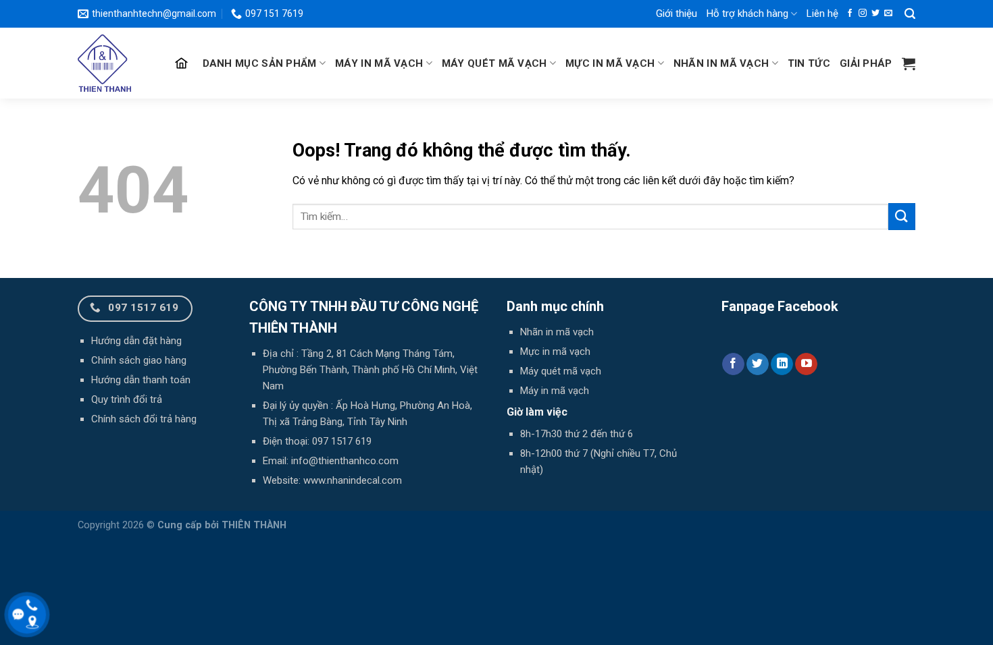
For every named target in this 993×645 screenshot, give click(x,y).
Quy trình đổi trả (126, 399)
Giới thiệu (676, 13)
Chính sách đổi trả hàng (144, 419)
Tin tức (809, 63)
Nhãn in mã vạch (721, 63)
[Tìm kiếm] (910, 14)
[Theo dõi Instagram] (863, 13)
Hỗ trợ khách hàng (747, 13)
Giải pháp (866, 63)
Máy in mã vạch (379, 63)
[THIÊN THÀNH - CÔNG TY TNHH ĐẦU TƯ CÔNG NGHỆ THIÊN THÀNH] (109, 63)
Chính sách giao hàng (138, 360)
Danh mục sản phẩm (260, 63)
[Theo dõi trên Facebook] (850, 13)
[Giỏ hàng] (908, 63)
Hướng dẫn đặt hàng (136, 341)
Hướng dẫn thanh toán (140, 380)
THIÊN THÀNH (254, 525)
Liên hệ (822, 13)
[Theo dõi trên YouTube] (806, 364)
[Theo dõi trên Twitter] (875, 13)
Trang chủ (183, 63)
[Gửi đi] (901, 216)
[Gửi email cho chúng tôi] (888, 13)
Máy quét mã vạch (494, 63)
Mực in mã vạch (610, 63)
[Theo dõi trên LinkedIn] (782, 364)
